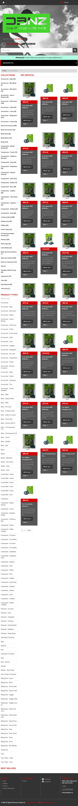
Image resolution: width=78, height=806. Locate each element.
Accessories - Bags (6, 307)
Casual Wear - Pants (7, 486)
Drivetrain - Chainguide (7, 617)
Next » (29, 530)
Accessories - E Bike (7, 329)
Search (24, 781)
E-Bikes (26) (4, 225)
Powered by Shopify (47, 802)
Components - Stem (7, 594)
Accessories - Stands (7, 376)
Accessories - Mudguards (8, 349)
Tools (2, 754)
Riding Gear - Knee (6, 729)
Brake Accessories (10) (8, 130)
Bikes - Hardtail (5, 441)
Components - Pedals (7, 570)
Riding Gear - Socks (7, 741)
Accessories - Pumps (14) (9, 121)
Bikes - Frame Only (6, 419)
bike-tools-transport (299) (9, 125)
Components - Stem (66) (8, 213)
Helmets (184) (5, 239)
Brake (2, 449)
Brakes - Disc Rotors (7, 462)
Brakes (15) (4, 142)
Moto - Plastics (5, 662)
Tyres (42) (4, 280)
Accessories (4, 302)
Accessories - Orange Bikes (9, 358)
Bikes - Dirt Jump (6, 407)
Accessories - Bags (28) (8, 79)
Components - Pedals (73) (9, 182)
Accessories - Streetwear (8, 380)
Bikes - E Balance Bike (8, 411)
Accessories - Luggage (7, 345)
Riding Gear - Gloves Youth (9, 690)
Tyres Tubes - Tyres (7, 762)
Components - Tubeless (8, 598)
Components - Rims (7, 574)
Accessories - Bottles (7, 315)
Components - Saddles (7, 578)
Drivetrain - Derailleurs (7, 629)
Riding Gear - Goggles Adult (9, 699)
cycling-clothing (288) (7, 217)
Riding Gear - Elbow (7, 682)
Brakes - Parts (5, 470)
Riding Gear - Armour (7, 678)
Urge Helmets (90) (6, 284)
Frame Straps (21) (6, 229)
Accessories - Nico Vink (8, 354)
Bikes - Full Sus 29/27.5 (8, 423)
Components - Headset (7, 562)
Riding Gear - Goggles (7, 694)
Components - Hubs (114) (9, 178)
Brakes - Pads (5, 466)
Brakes (3, 454)
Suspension (4, 750)
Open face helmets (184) (8, 258)
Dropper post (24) (6, 221)
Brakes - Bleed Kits (6, 458)
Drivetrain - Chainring (7, 621)
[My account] (3, 2)
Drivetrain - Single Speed (8, 633)
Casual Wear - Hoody (7, 474)
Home (4, 71)
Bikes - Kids (4, 445)
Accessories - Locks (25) (8, 111)
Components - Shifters (7, 590)
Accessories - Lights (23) (8, 107)
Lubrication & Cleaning (7, 637)
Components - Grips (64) (8, 162)
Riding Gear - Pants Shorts (9, 733)
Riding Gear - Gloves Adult (9, 686)
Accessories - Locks (7, 341)
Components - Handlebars (8, 551)
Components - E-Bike (7, 525)
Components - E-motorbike (9, 539)
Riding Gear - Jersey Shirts (9, 725)
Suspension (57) (6, 276)
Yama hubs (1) (5, 288)
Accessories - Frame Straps (9, 333)
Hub (2, 650)
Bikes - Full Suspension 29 (9, 433)
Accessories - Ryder (7, 372)
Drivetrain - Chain (6, 613)
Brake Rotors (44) (6, 138)
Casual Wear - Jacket (7, 478)
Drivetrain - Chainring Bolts (9, 625)
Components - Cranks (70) (9, 152)
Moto (2, 641)
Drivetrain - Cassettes (7, 609)
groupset (3, 645)
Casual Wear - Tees (6, 494)
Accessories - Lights (7, 337)
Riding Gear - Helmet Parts (9, 721)
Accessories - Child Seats (8, 325)
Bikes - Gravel (5, 437)
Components (4, 499)
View (25, 124)
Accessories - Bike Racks (8, 311)
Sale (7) (3, 266)
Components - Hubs (7, 566)
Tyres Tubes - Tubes (7, 758)
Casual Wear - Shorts (7, 490)
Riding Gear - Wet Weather (9, 745)
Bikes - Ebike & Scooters (8, 415)
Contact (5, 786)
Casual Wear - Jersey (7, 482)
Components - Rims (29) (8, 187)
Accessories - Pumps (7, 362)
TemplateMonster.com (32, 802)
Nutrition (3, 666)
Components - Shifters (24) (9, 209)
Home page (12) (6, 243)
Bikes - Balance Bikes (7, 398)
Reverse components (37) (9, 262)
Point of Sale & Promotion (8, 674)
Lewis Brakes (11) (6, 248)
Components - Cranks (7, 509)
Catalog (5, 783)
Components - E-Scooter (8, 535)
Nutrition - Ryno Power (7, 670)
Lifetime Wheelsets (8, 788)
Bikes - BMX (4, 394)
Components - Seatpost (8, 586)
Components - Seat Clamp (8, 582)
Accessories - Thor (6, 384)
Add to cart (27, 120)
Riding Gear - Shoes (7, 737)
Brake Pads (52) (6, 134)
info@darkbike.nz (67, 792)
